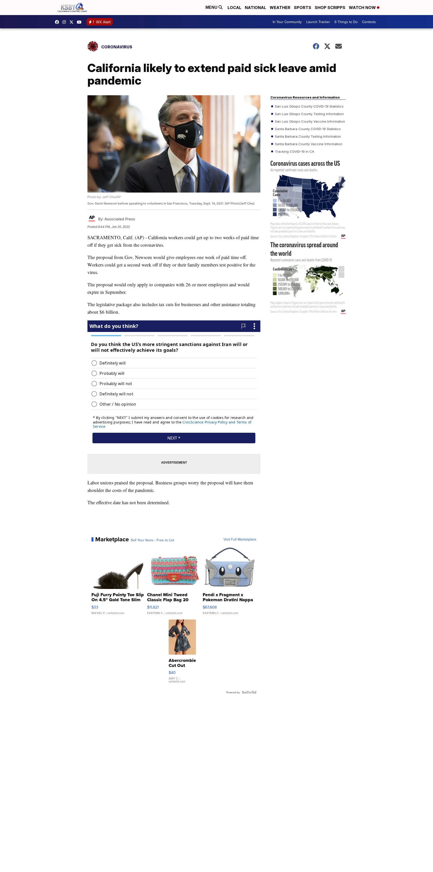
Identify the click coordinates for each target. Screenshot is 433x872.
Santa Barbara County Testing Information (307, 136)
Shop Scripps (330, 7)
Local (234, 7)
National (255, 7)
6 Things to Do (346, 21)
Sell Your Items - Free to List (152, 540)
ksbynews (58, 22)
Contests (369, 21)
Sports (302, 7)
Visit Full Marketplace (240, 539)
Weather (280, 7)
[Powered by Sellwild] (249, 692)
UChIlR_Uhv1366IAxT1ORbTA (80, 22)
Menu (212, 7)
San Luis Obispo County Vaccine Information (309, 121)
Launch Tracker (318, 21)
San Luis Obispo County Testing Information (309, 114)
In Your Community (287, 21)
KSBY (72, 22)
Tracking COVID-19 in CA (294, 151)
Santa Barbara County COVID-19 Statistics (307, 129)
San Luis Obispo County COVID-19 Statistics (309, 106)
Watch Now (363, 7)
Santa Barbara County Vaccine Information (308, 144)
